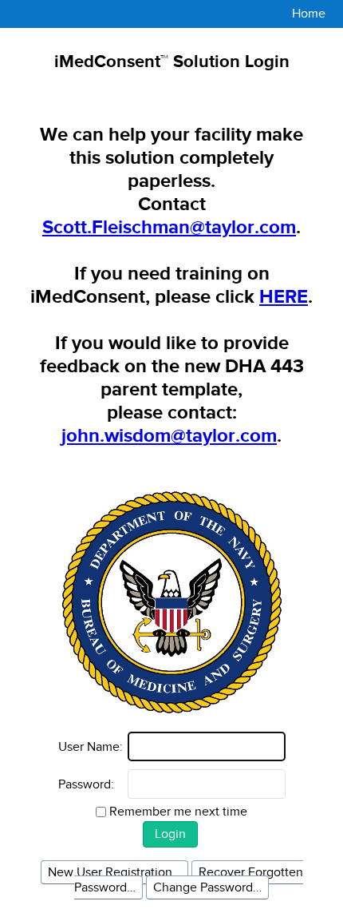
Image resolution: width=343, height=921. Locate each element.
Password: (86, 784)
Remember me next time (178, 812)
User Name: (90, 746)
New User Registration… (114, 872)
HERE (283, 296)
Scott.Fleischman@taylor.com (169, 227)
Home (308, 14)
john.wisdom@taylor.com (169, 435)
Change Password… (207, 887)
